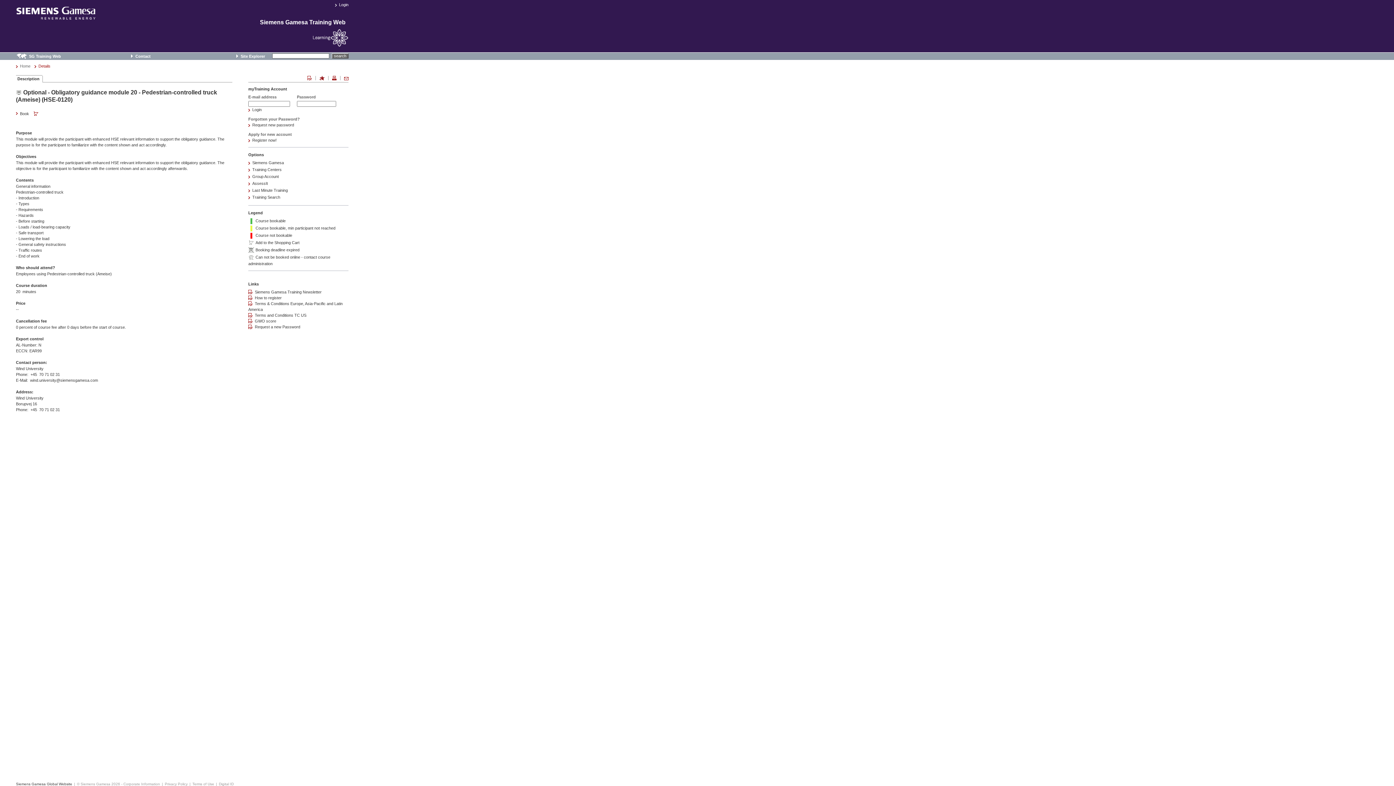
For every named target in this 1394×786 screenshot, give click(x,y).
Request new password (273, 125)
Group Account (265, 176)
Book (25, 114)
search (340, 56)
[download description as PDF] (309, 78)
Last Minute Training (270, 190)
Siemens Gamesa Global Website (44, 784)
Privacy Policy (176, 784)
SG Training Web (45, 56)
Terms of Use (203, 784)
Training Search (266, 197)
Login (343, 5)
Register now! (264, 140)
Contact (143, 56)
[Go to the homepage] (56, 17)
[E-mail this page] (346, 78)
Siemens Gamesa (268, 163)
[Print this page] (334, 78)
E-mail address (262, 97)
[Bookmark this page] (322, 78)
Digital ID (226, 784)
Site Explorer (253, 56)
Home (25, 66)
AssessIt (260, 183)
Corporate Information (141, 784)
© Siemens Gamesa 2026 (98, 784)
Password (306, 97)
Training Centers (267, 169)
